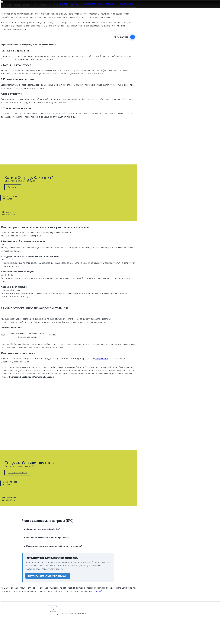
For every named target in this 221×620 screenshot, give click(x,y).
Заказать (12, 187)
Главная (64, 4)
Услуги (74, 4)
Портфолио (89, 4)
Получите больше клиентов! (29, 462)
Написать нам (127, 4)
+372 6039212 (121, 37)
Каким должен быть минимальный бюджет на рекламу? (54, 546)
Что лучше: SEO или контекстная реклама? (47, 537)
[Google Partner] (53, 614)
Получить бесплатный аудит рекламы (47, 576)
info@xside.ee (101, 358)
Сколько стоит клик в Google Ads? (43, 529)
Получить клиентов (17, 472)
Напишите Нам (9, 213)
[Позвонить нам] (132, 37)
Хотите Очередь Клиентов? (28, 177)
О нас (100, 4)
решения (97, 591)
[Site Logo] (5, 3)
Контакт (110, 4)
